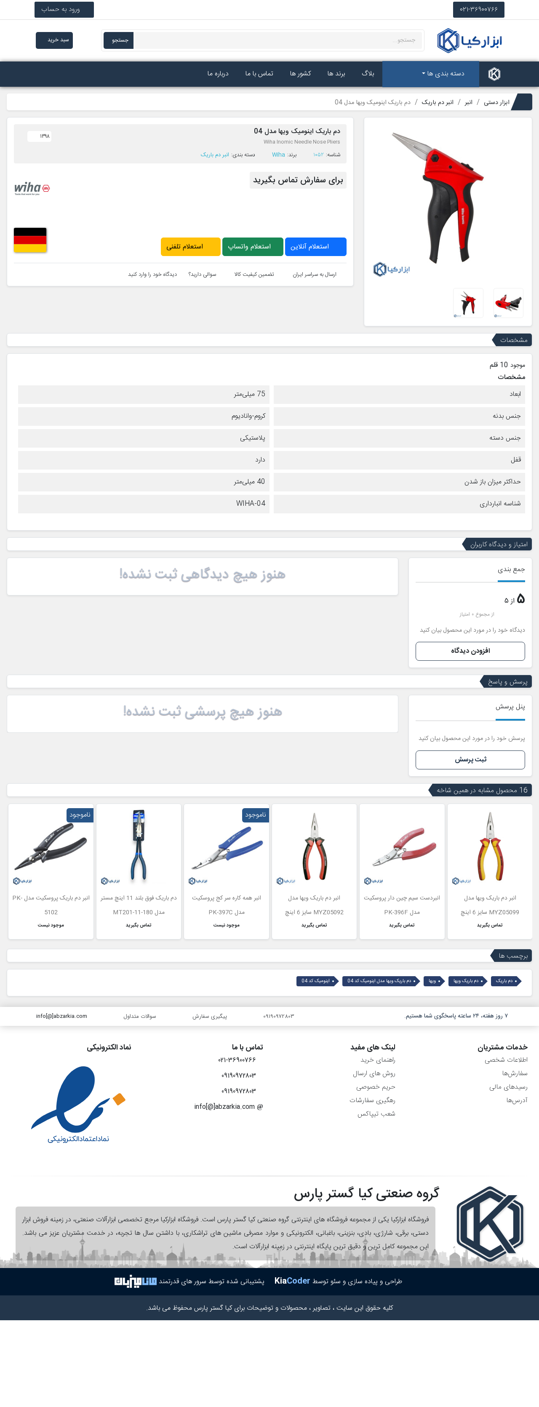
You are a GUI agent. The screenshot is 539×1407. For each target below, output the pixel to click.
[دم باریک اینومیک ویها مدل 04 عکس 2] (508, 303)
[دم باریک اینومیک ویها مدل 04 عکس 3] (468, 303)
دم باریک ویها (466, 981)
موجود (517, 365)
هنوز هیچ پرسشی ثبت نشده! (203, 712)
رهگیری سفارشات (372, 1100)
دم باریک (504, 981)
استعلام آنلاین (311, 247)
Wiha (278, 155)
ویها (432, 981)
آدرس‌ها (517, 1100)
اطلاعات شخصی (506, 1060)
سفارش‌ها (515, 1073)
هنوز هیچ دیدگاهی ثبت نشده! (202, 575)
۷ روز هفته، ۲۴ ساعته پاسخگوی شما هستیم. (456, 1016)
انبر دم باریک (215, 155)
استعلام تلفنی (185, 247)
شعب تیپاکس (376, 1114)
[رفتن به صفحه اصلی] (494, 74)
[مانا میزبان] (136, 1281)
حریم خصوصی (375, 1087)
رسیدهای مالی (508, 1087)
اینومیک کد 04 (316, 981)
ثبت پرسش (470, 760)
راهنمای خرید (377, 1060)
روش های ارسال (374, 1073)
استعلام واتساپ (250, 247)
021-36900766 (479, 9)
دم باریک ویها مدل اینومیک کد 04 (379, 981)
